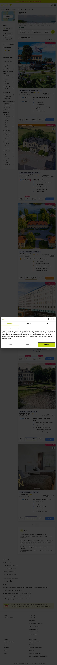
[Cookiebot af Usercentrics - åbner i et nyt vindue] (48, 319)
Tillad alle (46, 344)
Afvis (10, 344)
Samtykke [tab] (9, 323)
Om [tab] (47, 323)
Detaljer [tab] (28, 323)
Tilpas (27, 344)
